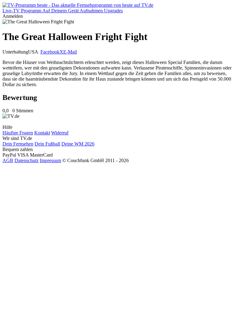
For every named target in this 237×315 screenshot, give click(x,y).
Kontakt (42, 132)
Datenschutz (27, 160)
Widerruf (60, 132)
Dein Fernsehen (17, 143)
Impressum (50, 160)
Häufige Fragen (17, 132)
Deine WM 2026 (77, 143)
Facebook (50, 51)
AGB (7, 160)
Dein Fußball (47, 143)
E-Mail (70, 51)
